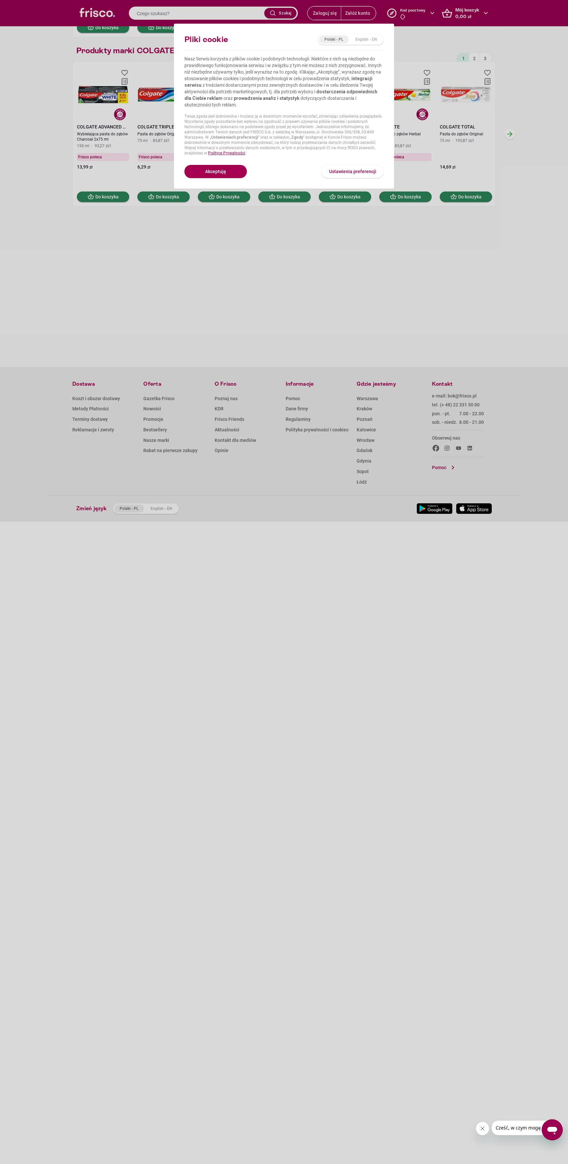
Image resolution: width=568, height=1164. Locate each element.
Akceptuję (215, 171)
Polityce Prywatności (226, 153)
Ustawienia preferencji (352, 171)
